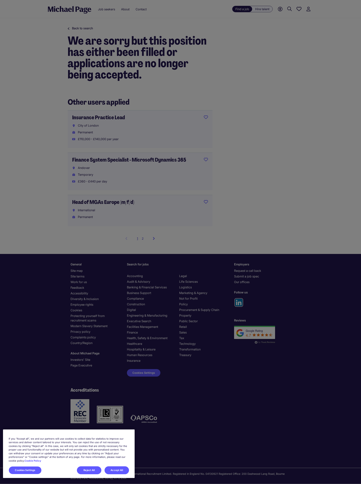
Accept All (117, 470)
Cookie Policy (32, 460)
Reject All (89, 470)
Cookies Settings (25, 470)
